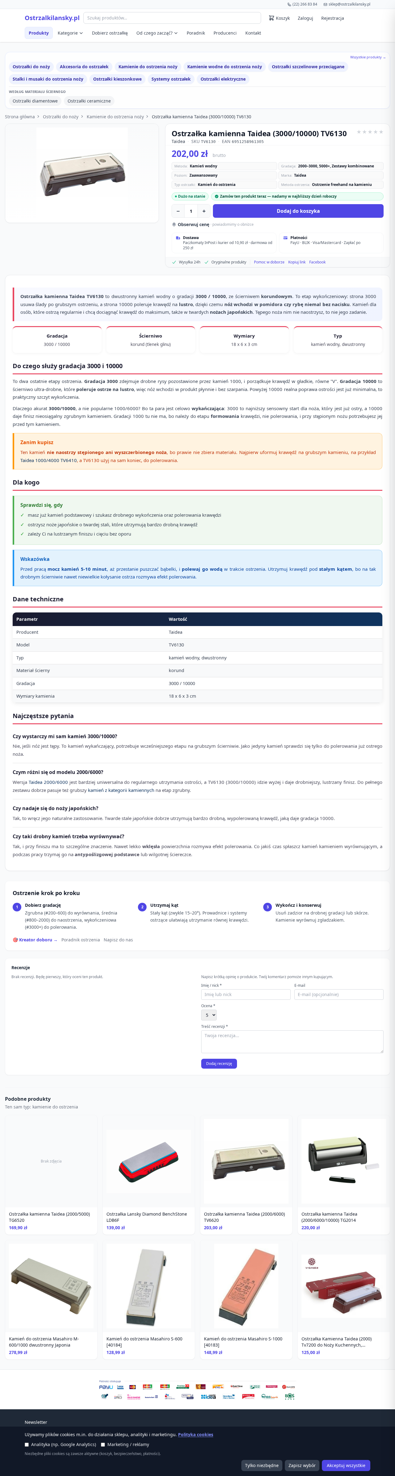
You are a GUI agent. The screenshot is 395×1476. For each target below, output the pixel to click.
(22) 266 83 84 (305, 4)
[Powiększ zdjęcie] (82, 173)
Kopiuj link (297, 262)
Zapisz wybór (302, 1465)
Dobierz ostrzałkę (110, 33)
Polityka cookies (195, 1434)
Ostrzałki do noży (31, 66)
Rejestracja (332, 18)
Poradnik (196, 33)
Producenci (225, 33)
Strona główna (20, 117)
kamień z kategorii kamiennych (121, 790)
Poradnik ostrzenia (80, 940)
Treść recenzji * (214, 1026)
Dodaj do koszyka (298, 211)
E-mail (299, 985)
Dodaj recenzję (219, 1063)
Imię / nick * (211, 985)
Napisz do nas (118, 940)
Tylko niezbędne (262, 1465)
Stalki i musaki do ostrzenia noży (48, 79)
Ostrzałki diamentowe (35, 101)
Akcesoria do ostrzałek (84, 66)
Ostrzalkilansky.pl (52, 18)
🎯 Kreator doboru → (35, 940)
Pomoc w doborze (269, 262)
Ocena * (208, 1005)
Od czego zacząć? (154, 33)
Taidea (178, 141)
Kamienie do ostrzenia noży (147, 66)
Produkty (39, 33)
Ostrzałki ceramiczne (89, 101)
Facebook (317, 262)
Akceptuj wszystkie (346, 1465)
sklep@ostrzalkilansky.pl (349, 4)
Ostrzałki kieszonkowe (117, 79)
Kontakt (253, 33)
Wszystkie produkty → (368, 57)
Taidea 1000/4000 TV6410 (48, 460)
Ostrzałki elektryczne (223, 79)
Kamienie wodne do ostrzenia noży (224, 66)
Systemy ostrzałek (171, 79)
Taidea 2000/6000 (48, 782)
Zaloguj (305, 18)
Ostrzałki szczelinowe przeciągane (308, 66)
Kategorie (68, 33)
